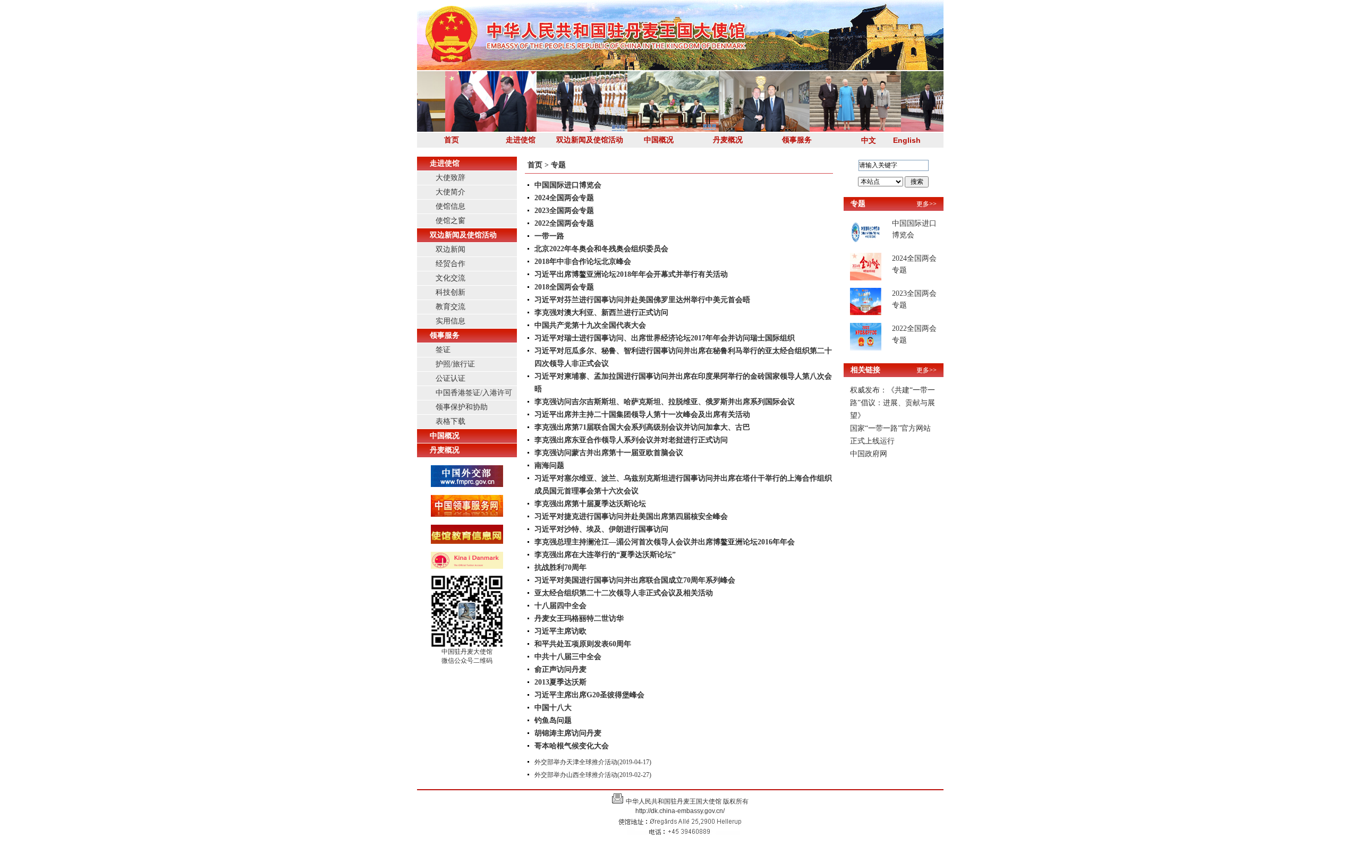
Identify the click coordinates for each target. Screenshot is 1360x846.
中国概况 (659, 140)
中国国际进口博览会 (567, 185)
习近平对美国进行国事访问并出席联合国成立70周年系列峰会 (634, 580)
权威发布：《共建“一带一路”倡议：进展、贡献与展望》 (892, 403)
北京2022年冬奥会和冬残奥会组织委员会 (601, 249)
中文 (868, 140)
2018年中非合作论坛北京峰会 (582, 262)
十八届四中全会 (560, 606)
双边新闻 (450, 249)
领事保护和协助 (462, 407)
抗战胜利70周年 (560, 567)
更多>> (926, 204)
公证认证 (450, 378)
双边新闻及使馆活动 (589, 140)
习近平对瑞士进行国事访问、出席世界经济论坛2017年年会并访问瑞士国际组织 (664, 338)
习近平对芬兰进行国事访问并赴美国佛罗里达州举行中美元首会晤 (642, 300)
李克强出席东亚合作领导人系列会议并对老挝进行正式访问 (631, 440)
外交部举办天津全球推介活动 (575, 762)
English (907, 140)
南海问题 (549, 465)
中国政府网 (868, 454)
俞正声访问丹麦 (560, 669)
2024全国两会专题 (564, 198)
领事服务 (797, 140)
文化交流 (450, 278)
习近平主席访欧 (560, 631)
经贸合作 (450, 264)
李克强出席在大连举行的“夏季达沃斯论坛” (605, 555)
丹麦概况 (728, 140)
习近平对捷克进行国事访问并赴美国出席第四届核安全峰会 (631, 516)
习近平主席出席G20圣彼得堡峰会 (589, 695)
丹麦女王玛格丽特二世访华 (579, 618)
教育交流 (450, 307)
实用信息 (450, 321)
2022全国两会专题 (564, 223)
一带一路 (549, 236)
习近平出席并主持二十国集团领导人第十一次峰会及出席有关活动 (642, 414)
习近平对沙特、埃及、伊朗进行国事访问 (601, 529)
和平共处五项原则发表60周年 (582, 644)
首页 (451, 140)
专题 (558, 165)
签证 (443, 350)
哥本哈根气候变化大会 (571, 746)
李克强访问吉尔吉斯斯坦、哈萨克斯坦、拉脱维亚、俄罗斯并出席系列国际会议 (664, 402)
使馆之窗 (450, 221)
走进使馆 (521, 140)
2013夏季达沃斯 (560, 682)
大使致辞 (450, 178)
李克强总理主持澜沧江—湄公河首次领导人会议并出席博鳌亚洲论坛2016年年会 (664, 542)
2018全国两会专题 (564, 287)
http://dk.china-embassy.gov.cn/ (680, 811)
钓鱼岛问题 (553, 720)
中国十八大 (553, 708)
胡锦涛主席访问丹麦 (567, 733)
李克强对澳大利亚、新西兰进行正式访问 (601, 313)
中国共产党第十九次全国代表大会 (590, 325)
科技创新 (450, 292)
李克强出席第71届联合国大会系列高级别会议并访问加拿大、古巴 (642, 427)
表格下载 (450, 421)
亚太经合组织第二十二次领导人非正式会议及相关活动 (623, 593)
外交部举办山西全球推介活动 (575, 775)
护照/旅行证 (455, 364)
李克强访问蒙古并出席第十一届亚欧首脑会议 (608, 453)
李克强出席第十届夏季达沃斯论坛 (590, 504)
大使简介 (450, 192)
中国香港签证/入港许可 (474, 393)
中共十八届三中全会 (567, 657)
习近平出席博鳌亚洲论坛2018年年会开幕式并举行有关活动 (631, 274)
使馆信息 (450, 206)
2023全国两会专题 (564, 211)
